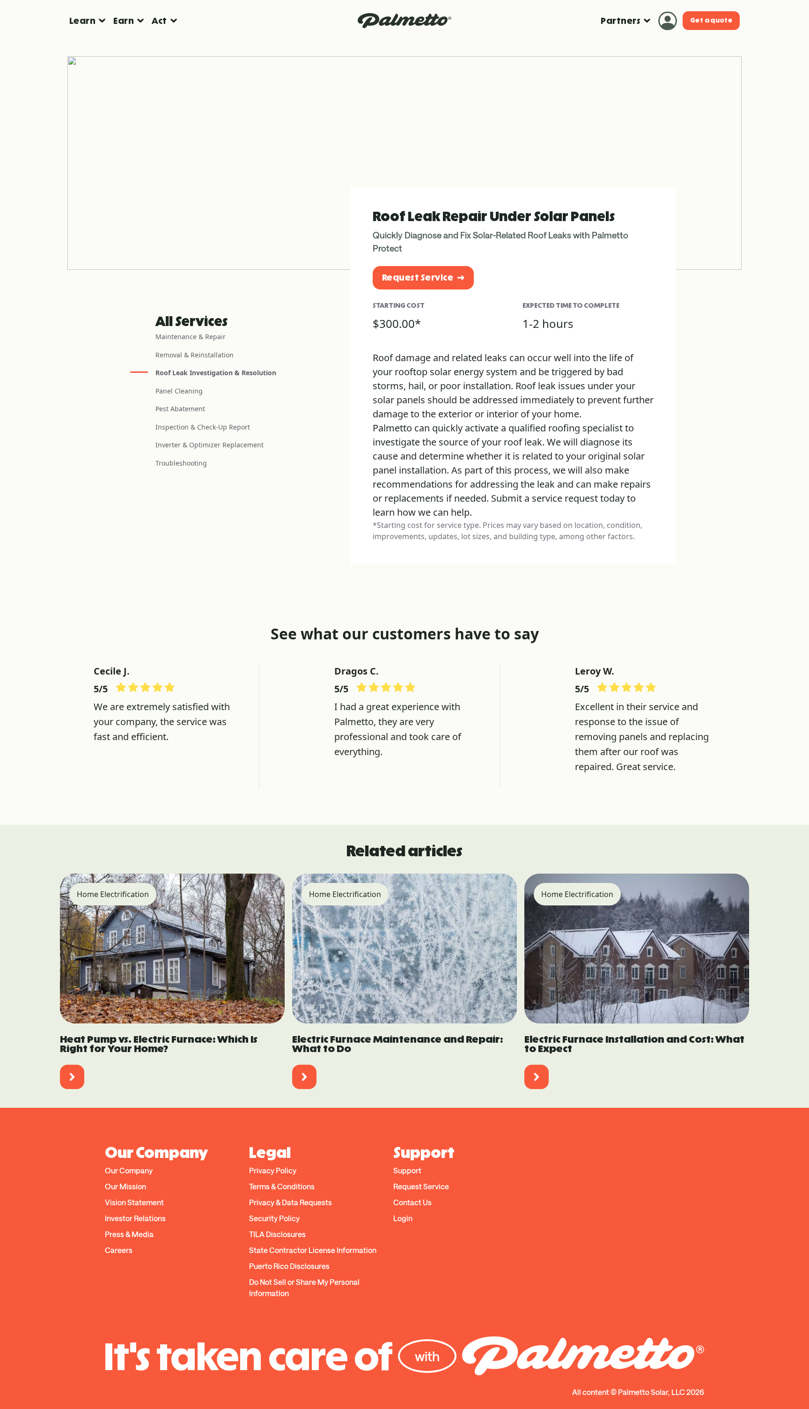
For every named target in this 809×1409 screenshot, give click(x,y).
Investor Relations (135, 1218)
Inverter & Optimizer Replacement (209, 444)
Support (407, 1170)
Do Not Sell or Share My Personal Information (304, 1287)
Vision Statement (134, 1202)
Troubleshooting (181, 463)
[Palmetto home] (404, 20)
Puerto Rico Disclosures (289, 1265)
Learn (82, 20)
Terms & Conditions (282, 1186)
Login (402, 1218)
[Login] (667, 20)
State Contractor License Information (312, 1250)
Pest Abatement (180, 408)
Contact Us (412, 1202)
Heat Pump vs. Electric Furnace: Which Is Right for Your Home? (158, 1043)
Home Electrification (113, 894)
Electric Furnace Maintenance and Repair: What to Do (397, 1043)
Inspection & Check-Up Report (202, 427)
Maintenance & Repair (190, 336)
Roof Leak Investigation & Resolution (215, 372)
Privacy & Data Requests (290, 1202)
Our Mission (125, 1186)
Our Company (129, 1170)
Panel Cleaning (179, 390)
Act (159, 20)
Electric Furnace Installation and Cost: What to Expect (634, 1043)
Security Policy (274, 1218)
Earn (123, 20)
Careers (118, 1250)
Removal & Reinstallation (194, 354)
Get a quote (711, 20)
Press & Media (129, 1234)
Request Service (417, 277)
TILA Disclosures (277, 1234)
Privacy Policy (272, 1170)
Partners (620, 20)
